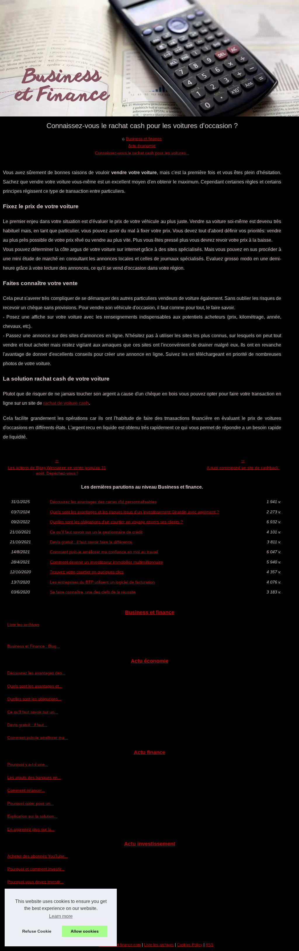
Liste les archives (23, 624)
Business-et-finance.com (120, 945)
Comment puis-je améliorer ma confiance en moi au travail (104, 552)
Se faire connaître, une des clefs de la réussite (93, 592)
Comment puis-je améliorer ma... (37, 737)
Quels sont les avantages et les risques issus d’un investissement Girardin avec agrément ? (134, 512)
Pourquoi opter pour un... (30, 803)
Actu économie (142, 145)
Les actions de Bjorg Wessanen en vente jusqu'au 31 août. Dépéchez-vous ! (57, 470)
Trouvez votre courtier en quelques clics (87, 572)
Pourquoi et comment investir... (36, 869)
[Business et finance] (149, 58)
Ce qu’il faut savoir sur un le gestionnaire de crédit (96, 532)
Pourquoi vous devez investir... (35, 881)
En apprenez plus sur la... (31, 829)
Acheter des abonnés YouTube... (37, 856)
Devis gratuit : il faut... (27, 724)
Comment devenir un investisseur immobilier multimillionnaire (106, 562)
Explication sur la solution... (32, 816)
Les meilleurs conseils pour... (34, 920)
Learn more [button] (61, 916)
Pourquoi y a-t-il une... (27, 764)
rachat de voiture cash (66, 403)
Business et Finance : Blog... (33, 646)
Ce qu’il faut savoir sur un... (32, 712)
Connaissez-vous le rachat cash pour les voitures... (142, 153)
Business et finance (144, 138)
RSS (209, 945)
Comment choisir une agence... (36, 894)
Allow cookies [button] (85, 931)
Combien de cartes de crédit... (35, 907)
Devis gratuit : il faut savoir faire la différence (91, 542)
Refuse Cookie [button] (36, 931)
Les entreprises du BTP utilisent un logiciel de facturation (102, 582)
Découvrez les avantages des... (36, 673)
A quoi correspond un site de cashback (243, 467)
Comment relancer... (26, 790)
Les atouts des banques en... (34, 777)
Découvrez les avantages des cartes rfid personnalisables (103, 502)
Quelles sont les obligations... (34, 699)
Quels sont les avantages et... (34, 686)
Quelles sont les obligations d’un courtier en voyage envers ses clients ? (116, 522)
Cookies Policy (189, 945)
